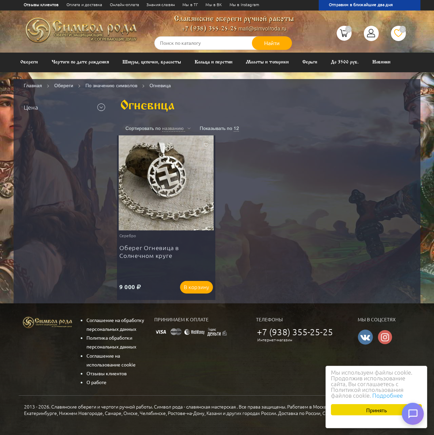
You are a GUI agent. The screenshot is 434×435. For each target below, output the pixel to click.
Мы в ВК (213, 4)
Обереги (29, 62)
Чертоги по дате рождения (80, 62)
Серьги (310, 62)
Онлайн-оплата (124, 4)
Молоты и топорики (267, 62)
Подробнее (387, 395)
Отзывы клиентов (41, 4)
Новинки (381, 62)
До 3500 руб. (344, 62)
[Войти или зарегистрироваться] (371, 35)
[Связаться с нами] (413, 414)
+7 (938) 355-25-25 (209, 29)
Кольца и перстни (213, 62)
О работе (96, 382)
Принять (376, 409)
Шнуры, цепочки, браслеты (151, 62)
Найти (272, 43)
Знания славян (160, 4)
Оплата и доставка (84, 4)
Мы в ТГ (190, 4)
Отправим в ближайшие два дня (361, 4)
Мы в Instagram (244, 4)
